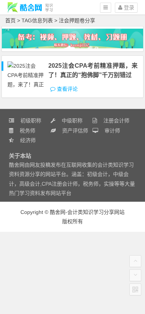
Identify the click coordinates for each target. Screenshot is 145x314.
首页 (10, 20)
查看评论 (66, 89)
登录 (128, 7)
